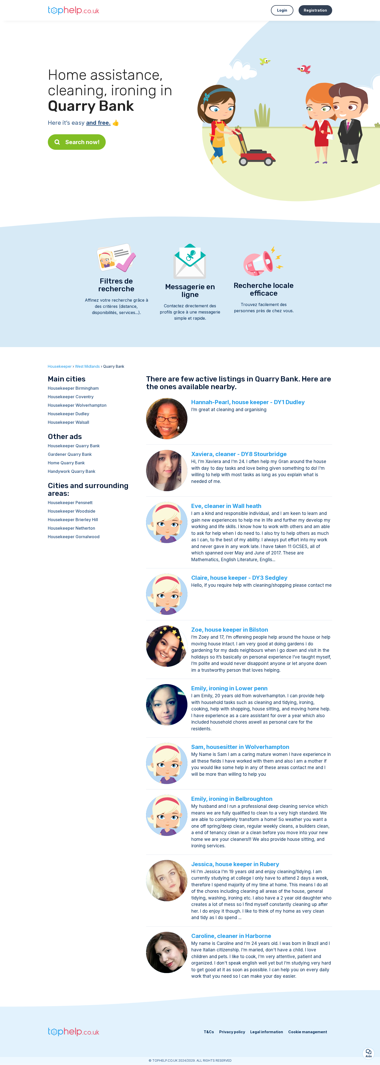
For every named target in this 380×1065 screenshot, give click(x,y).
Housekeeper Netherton (71, 528)
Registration (315, 10)
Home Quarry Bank (66, 462)
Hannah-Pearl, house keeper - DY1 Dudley (248, 402)
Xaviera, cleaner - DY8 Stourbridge (239, 454)
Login (282, 10)
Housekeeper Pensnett (70, 502)
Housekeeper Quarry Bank (74, 445)
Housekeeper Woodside (71, 511)
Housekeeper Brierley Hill (73, 519)
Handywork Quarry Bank (71, 471)
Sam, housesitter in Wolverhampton (240, 746)
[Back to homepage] (74, 10)
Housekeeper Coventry (71, 396)
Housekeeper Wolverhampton (77, 405)
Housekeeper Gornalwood (74, 536)
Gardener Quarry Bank (70, 454)
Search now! (82, 142)
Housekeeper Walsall (68, 422)
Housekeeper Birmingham (73, 388)
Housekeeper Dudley (68, 413)
